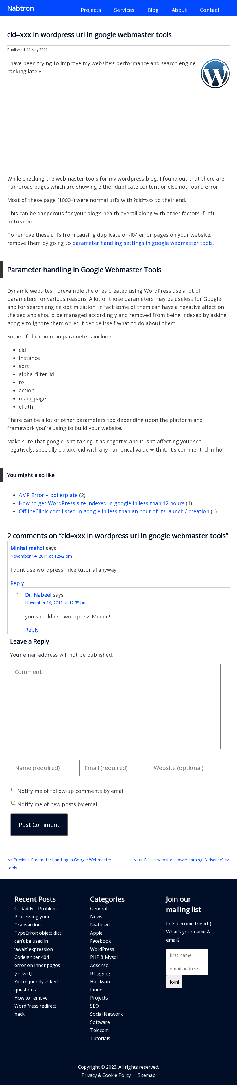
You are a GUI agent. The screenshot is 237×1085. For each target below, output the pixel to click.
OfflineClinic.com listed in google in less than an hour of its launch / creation (114, 511)
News (96, 916)
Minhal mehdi (27, 548)
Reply (17, 583)
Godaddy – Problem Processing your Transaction (35, 916)
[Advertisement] (118, 128)
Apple (96, 933)
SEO (94, 1006)
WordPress (102, 949)
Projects (91, 9)
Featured (100, 925)
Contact (210, 9)
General (98, 908)
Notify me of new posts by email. (58, 804)
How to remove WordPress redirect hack (35, 1006)
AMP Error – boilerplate (48, 494)
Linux (96, 989)
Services (124, 9)
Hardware (101, 981)
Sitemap (146, 1075)
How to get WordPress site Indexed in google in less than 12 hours (101, 503)
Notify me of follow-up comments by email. (71, 790)
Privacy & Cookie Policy (106, 1075)
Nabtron (20, 8)
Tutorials (100, 1038)
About (179, 9)
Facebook (100, 941)
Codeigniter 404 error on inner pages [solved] (37, 965)
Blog (153, 9)
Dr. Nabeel (38, 594)
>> (181, 859)
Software (100, 1022)
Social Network (106, 1014)
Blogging (100, 973)
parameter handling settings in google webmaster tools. (143, 242)
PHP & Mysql (104, 957)
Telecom (99, 1030)
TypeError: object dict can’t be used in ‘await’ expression (37, 941)
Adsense (99, 965)
